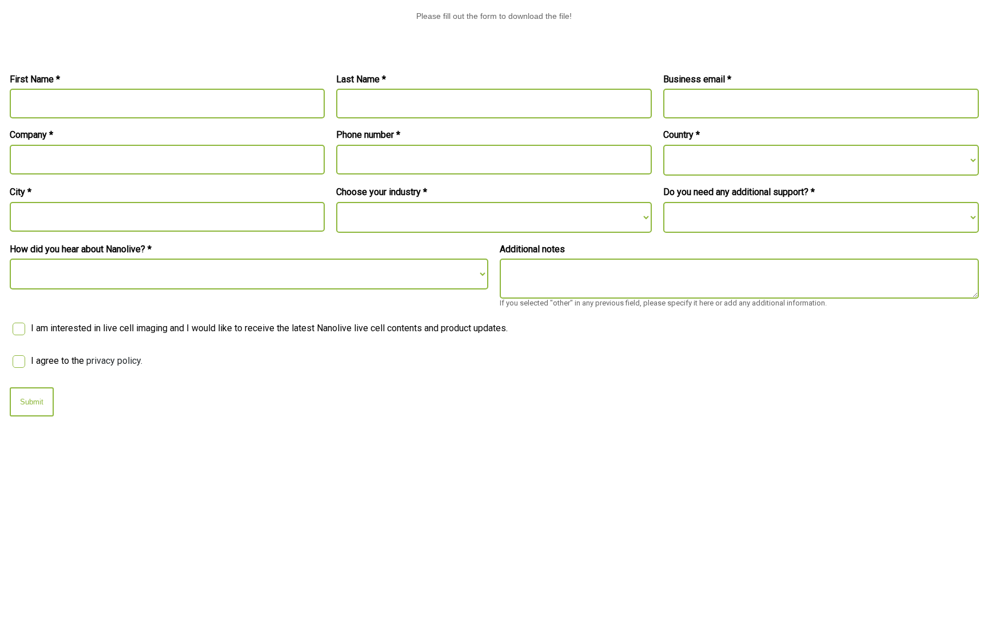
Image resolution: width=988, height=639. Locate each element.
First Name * (35, 79)
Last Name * (361, 79)
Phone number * (368, 135)
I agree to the (86, 360)
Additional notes (532, 249)
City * (20, 192)
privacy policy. (114, 360)
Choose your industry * (381, 192)
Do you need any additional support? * (739, 192)
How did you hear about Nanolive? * (81, 249)
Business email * (697, 79)
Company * (31, 135)
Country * (681, 135)
